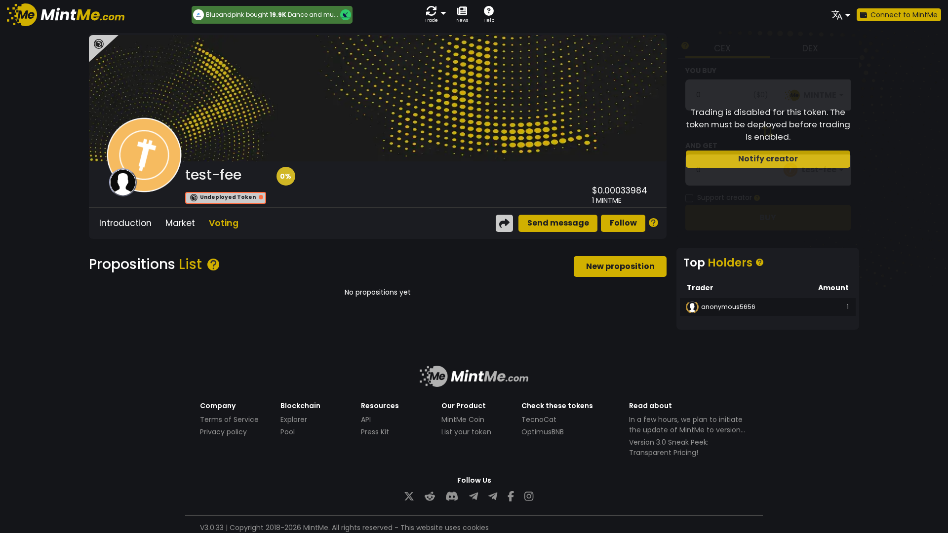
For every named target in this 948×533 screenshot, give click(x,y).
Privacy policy (223, 432)
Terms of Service (229, 419)
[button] (433, 14)
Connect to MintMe (904, 15)
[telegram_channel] (492, 497)
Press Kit (375, 432)
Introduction (125, 223)
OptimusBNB (542, 432)
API (366, 419)
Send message (558, 222)
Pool (287, 432)
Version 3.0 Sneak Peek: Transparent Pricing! (669, 447)
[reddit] (430, 497)
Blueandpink (225, 15)
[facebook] (511, 497)
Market (180, 223)
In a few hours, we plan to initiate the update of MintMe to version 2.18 (686, 430)
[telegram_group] (473, 497)
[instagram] (528, 497)
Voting (223, 223)
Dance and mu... (313, 14)
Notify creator (768, 158)
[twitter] (409, 497)
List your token (466, 432)
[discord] (451, 497)
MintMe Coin (462, 419)
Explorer (293, 419)
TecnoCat (538, 419)
